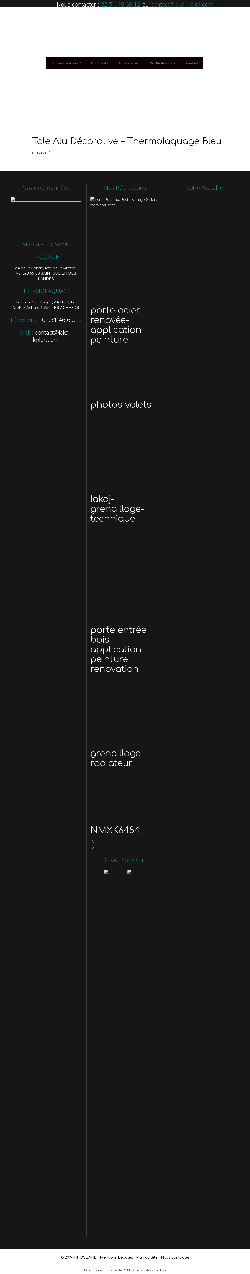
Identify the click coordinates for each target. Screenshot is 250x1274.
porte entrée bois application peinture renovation (118, 649)
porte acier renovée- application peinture (115, 325)
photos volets (120, 405)
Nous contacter (175, 1257)
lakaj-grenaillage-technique (117, 509)
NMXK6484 (115, 830)
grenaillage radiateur (115, 758)
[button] (125, 842)
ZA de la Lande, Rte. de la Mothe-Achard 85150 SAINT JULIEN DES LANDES (46, 273)
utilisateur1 (41, 152)
